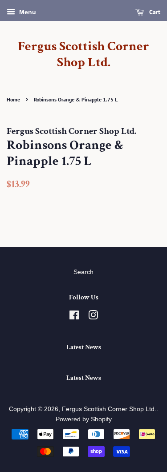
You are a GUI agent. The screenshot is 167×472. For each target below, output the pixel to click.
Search (83, 272)
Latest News (83, 347)
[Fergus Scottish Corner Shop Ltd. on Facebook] (74, 317)
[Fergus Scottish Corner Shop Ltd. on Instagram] (93, 317)
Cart (153, 12)
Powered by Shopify (84, 419)
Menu (26, 12)
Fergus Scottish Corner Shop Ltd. (83, 55)
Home (13, 99)
